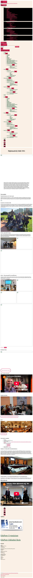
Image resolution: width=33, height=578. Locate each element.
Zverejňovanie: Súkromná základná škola (12, 17)
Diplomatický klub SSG (10, 38)
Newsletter (8, 55)
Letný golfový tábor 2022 (13, 134)
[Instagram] (5, 142)
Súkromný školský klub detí (10, 137)
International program (9, 27)
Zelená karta (11, 37)
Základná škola (9, 29)
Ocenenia (8, 11)
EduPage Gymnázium (9, 535)
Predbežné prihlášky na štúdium (11, 31)
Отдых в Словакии (12, 67)
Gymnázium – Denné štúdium (10, 22)
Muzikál (11, 25)
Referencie (8, 57)
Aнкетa (11, 19)
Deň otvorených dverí (9, 122)
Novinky (5, 52)
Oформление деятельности (13, 18)
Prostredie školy (9, 59)
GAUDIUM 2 (8, 444)
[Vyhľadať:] (8, 46)
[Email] (5, 146)
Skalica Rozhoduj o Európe (6, 370)
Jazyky (11, 23)
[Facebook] (5, 140)
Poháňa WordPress (3, 575)
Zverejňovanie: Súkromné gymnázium (11, 16)
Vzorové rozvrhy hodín (13, 26)
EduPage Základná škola (11, 540)
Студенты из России (9, 108)
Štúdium (5, 21)
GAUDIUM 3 (8, 445)
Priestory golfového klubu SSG (13, 36)
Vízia (7, 9)
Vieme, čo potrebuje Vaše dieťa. (11, 13)
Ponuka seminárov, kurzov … (13, 20)
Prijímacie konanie (6, 28)
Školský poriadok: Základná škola (11, 62)
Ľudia (7, 10)
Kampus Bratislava (9, 12)
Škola (4, 7)
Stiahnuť (5, 347)
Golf (10, 24)
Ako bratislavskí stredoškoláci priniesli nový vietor (9, 416)
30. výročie (8, 8)
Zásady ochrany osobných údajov (5, 574)
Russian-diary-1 (2, 347)
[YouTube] (5, 144)
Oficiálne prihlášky (9, 34)
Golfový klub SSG (9, 88)
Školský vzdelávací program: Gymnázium (12, 14)
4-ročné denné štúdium (10, 30)
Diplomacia (11, 117)
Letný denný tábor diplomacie (13, 39)
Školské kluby (5, 35)
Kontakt (5, 40)
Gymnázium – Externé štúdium (11, 81)
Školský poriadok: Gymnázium (10, 15)
